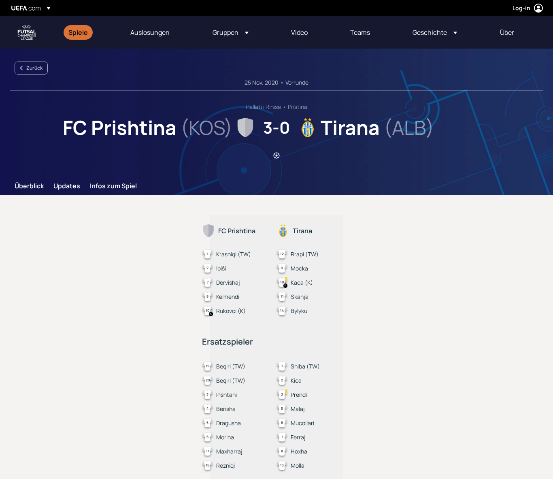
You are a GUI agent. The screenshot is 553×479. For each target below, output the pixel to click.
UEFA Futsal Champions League (27, 32)
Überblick (29, 186)
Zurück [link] (34, 67)
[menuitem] (89, 32)
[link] (78, 32)
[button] (230, 32)
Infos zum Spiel (113, 186)
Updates (66, 186)
